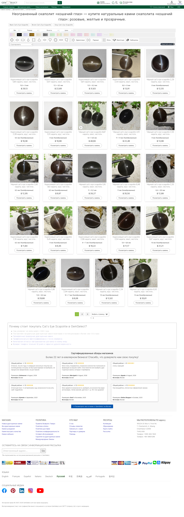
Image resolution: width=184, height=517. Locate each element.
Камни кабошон (8, 434)
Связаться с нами (76, 429)
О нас (71, 424)
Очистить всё (166, 44)
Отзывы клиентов (75, 426)
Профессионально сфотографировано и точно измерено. (38, 339)
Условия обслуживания (44, 434)
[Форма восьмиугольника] (22, 40)
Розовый (73, 34)
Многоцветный (59, 34)
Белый (106, 34)
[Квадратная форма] (33, 40)
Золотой (39, 34)
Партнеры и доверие (77, 431)
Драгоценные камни (25, 7)
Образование (66, 7)
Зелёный (52, 34)
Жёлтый (112, 34)
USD (178, 7)
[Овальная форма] (17, 40)
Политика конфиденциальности (47, 431)
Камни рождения (8, 429)
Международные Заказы (45, 439)
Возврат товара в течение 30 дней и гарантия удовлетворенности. (42, 344)
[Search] (60, 2)
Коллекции (107, 424)
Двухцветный (12, 34)
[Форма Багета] (61, 40)
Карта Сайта (107, 429)
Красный (87, 34)
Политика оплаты (42, 426)
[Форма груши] (28, 40)
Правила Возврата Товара (45, 424)
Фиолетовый (80, 34)
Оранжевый (66, 34)
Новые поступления (42, 7)
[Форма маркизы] (44, 40)
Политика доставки (43, 429)
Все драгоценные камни (11, 426)
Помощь (55, 7)
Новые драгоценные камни (12, 424)
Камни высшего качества (11, 431)
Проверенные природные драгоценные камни (33, 336)
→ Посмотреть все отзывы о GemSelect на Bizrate (92, 406)
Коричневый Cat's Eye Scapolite (32, 35)
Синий (25, 34)
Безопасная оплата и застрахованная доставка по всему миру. (40, 342)
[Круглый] (11, 40)
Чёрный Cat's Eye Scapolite (19, 35)
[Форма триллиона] (39, 40)
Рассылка (106, 431)
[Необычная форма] (66, 40)
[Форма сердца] (50, 40)
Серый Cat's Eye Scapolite (45, 35)
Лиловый (99, 34)
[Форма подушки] (55, 40)
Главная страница (8, 7)
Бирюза (93, 34)
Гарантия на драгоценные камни (48, 437)
